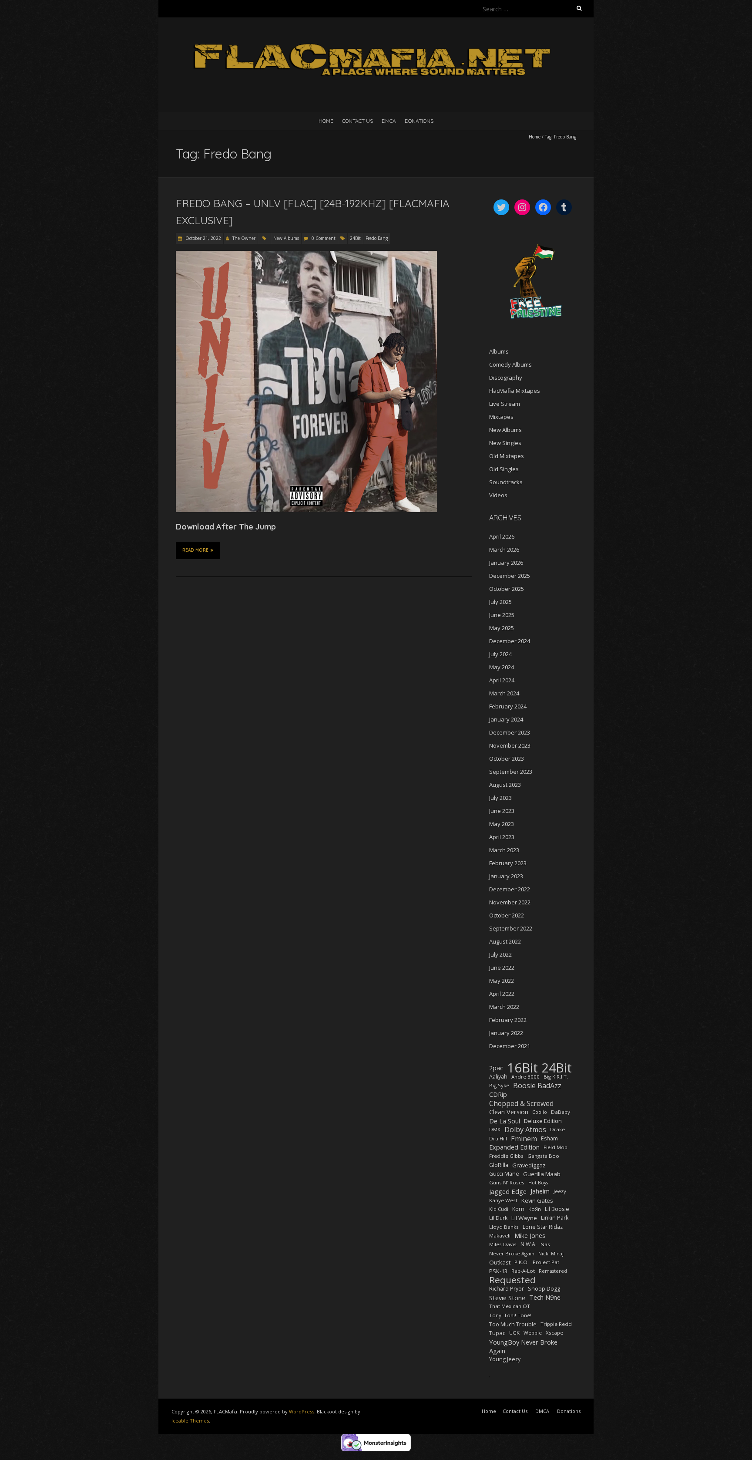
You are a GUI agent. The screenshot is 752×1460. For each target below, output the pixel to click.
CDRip (498, 1094)
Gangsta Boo (543, 1156)
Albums (499, 351)
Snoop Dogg (544, 1288)
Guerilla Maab (542, 1174)
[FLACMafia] (376, 39)
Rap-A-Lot (523, 1271)
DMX (494, 1129)
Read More (195, 550)
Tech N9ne (545, 1297)
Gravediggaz (529, 1165)
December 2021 (509, 1046)
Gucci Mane (504, 1173)
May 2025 (501, 628)
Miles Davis (503, 1244)
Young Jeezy (504, 1359)
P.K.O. (521, 1262)
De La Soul (504, 1120)
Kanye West (503, 1200)
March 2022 (504, 1007)
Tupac (497, 1333)
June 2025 (501, 615)
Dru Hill (498, 1138)
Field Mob (555, 1147)
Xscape (554, 1332)
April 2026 (501, 536)
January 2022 (506, 1033)
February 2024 (508, 706)
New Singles (505, 443)
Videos (498, 495)
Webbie (533, 1332)
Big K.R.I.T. (556, 1076)
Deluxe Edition (543, 1121)
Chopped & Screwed (521, 1103)
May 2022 (501, 981)
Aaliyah (498, 1076)
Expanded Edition (514, 1147)
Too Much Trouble (513, 1324)
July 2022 (500, 954)
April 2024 (501, 680)
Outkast (499, 1262)
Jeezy (560, 1191)
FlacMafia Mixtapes (514, 391)
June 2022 (501, 967)
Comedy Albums (510, 364)
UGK (514, 1332)
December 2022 (509, 889)
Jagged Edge (508, 1191)
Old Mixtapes (506, 456)
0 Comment (324, 238)
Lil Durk (498, 1217)
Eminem (524, 1138)
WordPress (301, 1411)
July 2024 (500, 654)
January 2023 (506, 876)
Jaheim (540, 1191)
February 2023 (508, 863)
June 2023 (501, 811)
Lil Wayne (524, 1218)
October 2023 (506, 758)
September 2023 (510, 772)
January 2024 (506, 719)
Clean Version (508, 1112)
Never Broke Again (511, 1253)
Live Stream (504, 404)
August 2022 (505, 941)
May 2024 (501, 667)
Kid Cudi (498, 1209)
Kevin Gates (537, 1200)
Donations (419, 121)
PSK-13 (498, 1271)
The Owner (243, 238)
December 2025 (509, 576)
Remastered (553, 1271)
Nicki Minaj (551, 1254)
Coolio (539, 1112)
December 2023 (509, 732)
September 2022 (510, 928)
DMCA (389, 121)
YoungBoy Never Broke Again (523, 1346)
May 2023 (501, 824)
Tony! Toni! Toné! (510, 1315)
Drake (557, 1129)
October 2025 (506, 589)
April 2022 (501, 994)
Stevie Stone (507, 1297)
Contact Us (357, 121)
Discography (505, 377)
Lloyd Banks (504, 1227)
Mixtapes (501, 417)
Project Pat (546, 1262)
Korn (518, 1209)
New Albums (286, 238)
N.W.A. (528, 1244)
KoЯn (534, 1209)
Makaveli (499, 1235)
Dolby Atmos (525, 1129)
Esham (549, 1138)
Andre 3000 (525, 1076)
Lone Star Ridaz (543, 1227)
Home (326, 121)
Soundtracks (506, 482)
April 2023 (501, 837)
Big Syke (499, 1085)
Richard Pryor (506, 1288)
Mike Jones (529, 1235)
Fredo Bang (377, 238)
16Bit (522, 1067)
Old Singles (504, 469)
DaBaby (560, 1112)
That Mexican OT (509, 1306)
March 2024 (504, 693)
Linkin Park (554, 1217)
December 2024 (509, 641)
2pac (496, 1067)
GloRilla (498, 1165)
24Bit (355, 238)
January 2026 (506, 562)
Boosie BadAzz (537, 1085)
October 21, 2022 (202, 238)
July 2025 (500, 602)
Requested (512, 1279)
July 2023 (500, 798)
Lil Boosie (557, 1209)
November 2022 (509, 902)
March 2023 (504, 850)
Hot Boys (538, 1183)
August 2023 (505, 785)
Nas (545, 1244)
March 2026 (504, 549)
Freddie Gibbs (506, 1156)
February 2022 (508, 1020)
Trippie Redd (556, 1324)
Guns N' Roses (506, 1182)
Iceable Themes (190, 1420)
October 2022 (506, 915)
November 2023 (509, 745)
